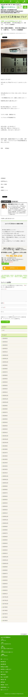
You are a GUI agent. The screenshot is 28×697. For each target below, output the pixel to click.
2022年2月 (5, 429)
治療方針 (4, 661)
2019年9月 (5, 526)
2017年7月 (5, 613)
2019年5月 (5, 540)
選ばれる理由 (5, 666)
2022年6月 (5, 415)
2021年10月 (5, 442)
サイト (2, 311)
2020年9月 (5, 486)
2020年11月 (5, 479)
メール (3, 307)
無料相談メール (14, 268)
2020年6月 (5, 496)
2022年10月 (5, 402)
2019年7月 (5, 533)
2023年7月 (5, 372)
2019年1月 (5, 553)
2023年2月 (5, 388)
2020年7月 (5, 492)
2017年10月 (5, 603)
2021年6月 (5, 456)
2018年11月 (5, 560)
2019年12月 (5, 516)
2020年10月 (5, 482)
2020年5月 (5, 499)
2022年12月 (5, 395)
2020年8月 (5, 489)
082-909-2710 (16, 255)
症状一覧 (4, 679)
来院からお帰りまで (6, 669)
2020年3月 (5, 506)
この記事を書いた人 (6, 201)
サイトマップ (5, 689)
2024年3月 (5, 345)
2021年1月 (5, 472)
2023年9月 (5, 365)
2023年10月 (5, 362)
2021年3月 (5, 466)
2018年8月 (5, 570)
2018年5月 (5, 580)
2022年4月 (5, 422)
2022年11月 (5, 398)
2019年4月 (5, 543)
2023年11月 (5, 358)
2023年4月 (5, 382)
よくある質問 (5, 677)
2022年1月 (5, 432)
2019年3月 (5, 546)
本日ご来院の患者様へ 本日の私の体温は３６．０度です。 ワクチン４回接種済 (21, 276)
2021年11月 (5, 439)
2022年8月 (5, 409)
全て (1, 34)
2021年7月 (5, 452)
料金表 (3, 682)
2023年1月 (5, 392)
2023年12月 (5, 355)
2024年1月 (5, 351)
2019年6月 (5, 536)
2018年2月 (5, 590)
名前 (2, 303)
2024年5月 (5, 338)
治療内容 (4, 664)
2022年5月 (5, 419)
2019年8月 (5, 529)
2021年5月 (5, 459)
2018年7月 (5, 573)
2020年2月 (5, 509)
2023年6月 (5, 375)
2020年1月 (5, 513)
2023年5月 (5, 378)
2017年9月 (5, 607)
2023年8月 (5, 368)
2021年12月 (5, 435)
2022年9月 (5, 405)
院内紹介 (4, 674)
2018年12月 (5, 556)
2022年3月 (5, 425)
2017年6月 (5, 617)
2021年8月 (5, 449)
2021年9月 (5, 446)
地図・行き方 (5, 263)
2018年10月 (5, 563)
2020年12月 (5, 476)
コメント (3, 289)
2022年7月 (5, 412)
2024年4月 (5, 341)
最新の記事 (15, 201)
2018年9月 (5, 566)
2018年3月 (5, 587)
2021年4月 (5, 462)
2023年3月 (5, 385)
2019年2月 (5, 550)
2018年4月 (5, 583)
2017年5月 (5, 620)
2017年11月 (5, 600)
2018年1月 (5, 593)
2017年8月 (5, 610)
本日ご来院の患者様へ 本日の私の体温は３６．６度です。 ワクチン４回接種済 (7, 276)
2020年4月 (5, 503)
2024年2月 (5, 348)
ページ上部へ (23, 634)
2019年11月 (5, 519)
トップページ (5, 659)
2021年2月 (5, 469)
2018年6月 (5, 576)
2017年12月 (5, 597)
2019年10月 (5, 523)
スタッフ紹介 (5, 671)
